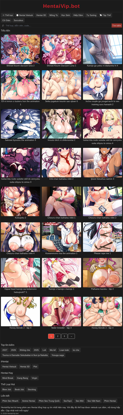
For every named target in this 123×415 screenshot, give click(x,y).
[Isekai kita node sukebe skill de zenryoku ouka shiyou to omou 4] (102, 124)
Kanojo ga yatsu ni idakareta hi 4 (102, 65)
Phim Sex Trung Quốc (49, 401)
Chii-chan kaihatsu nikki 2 (61, 179)
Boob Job (19, 389)
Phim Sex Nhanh (10, 401)
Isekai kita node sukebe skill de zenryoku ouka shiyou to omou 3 (20, 180)
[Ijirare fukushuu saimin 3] (102, 162)
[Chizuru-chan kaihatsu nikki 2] (102, 201)
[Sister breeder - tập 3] (61, 311)
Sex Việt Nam (93, 401)
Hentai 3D (25, 366)
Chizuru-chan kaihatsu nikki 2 (102, 217)
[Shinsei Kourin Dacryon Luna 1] (61, 49)
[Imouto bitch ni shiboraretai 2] (61, 124)
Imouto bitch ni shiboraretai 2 (61, 140)
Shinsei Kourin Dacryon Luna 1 (61, 65)
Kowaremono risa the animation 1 (61, 253)
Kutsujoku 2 (20, 217)
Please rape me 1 (102, 253)
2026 (13, 350)
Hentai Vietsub (9, 366)
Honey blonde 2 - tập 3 (102, 328)
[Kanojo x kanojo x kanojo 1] (61, 272)
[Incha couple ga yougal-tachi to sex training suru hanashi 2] (102, 85)
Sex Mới (80, 401)
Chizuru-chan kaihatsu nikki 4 (20, 253)
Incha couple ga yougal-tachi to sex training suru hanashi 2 (102, 103)
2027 (4, 350)
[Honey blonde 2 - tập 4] (20, 311)
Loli (44, 350)
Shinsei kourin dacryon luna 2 (20, 65)
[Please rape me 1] (102, 237)
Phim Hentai (110, 401)
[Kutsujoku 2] (20, 201)
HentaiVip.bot (61, 6)
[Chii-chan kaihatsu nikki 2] (61, 162)
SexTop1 (68, 401)
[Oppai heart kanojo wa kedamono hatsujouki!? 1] (20, 272)
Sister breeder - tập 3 (61, 328)
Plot (35, 366)
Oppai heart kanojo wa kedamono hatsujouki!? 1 (20, 290)
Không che (25, 350)
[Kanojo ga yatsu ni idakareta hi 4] (102, 49)
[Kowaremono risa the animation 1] (61, 237)
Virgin (34, 378)
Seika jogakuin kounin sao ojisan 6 (61, 101)
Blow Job (6, 389)
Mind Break (7, 378)
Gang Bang (22, 378)
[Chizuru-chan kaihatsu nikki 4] (20, 237)
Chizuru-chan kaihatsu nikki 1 (61, 217)
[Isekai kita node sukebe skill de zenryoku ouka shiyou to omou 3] (20, 162)
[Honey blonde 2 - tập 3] (102, 311)
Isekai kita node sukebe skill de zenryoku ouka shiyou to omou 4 (102, 141)
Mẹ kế (53, 350)
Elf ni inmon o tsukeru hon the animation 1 (20, 103)
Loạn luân (64, 350)
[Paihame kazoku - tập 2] (102, 272)
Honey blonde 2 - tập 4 (20, 328)
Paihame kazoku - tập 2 (102, 289)
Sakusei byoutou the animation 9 (20, 140)
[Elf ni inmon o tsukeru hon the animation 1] (20, 85)
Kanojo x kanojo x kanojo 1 (61, 289)
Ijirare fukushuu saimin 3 (102, 179)
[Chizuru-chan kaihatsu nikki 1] (61, 201)
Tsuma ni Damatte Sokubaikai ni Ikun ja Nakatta (25, 355)
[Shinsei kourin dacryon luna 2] (20, 49)
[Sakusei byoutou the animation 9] (20, 124)
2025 (36, 350)
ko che (76, 350)
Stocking (32, 389)
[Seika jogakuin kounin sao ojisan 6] (61, 85)
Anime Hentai (28, 401)
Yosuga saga (58, 355)
